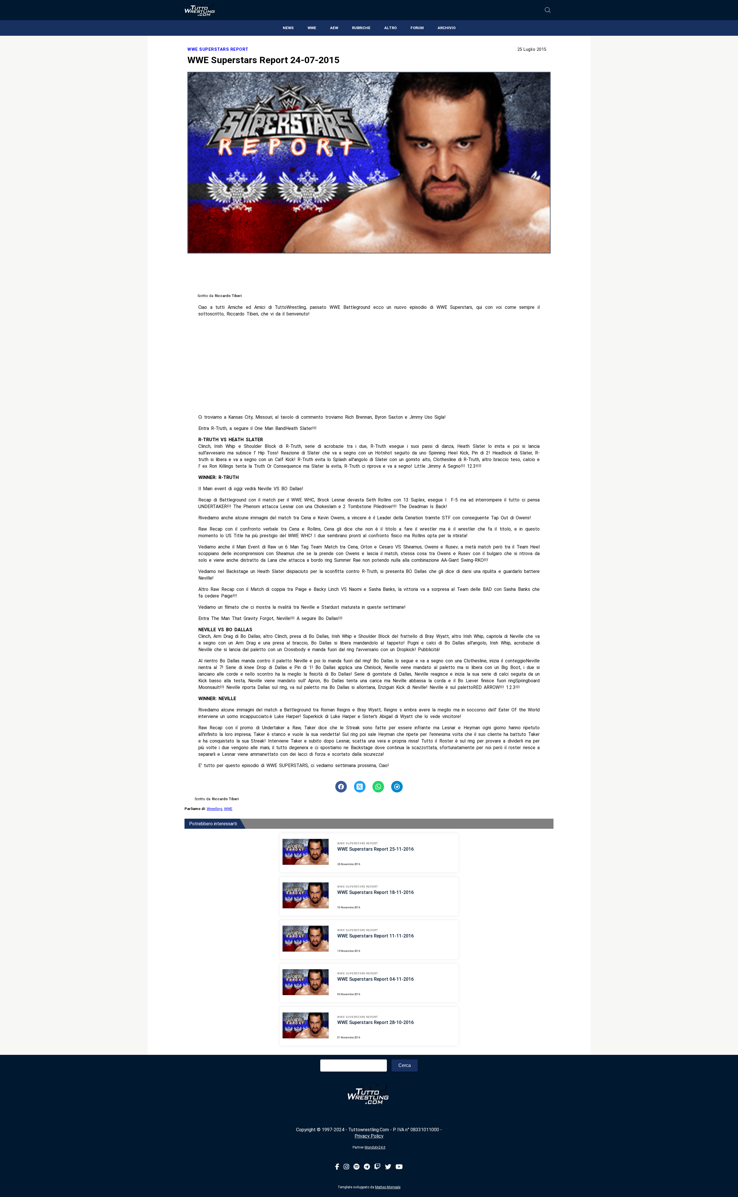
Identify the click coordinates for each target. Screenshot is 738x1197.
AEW (334, 28)
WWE (312, 28)
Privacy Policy (369, 1136)
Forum (417, 28)
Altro (390, 28)
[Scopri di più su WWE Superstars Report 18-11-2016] (306, 896)
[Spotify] (356, 1167)
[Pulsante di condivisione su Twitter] (360, 786)
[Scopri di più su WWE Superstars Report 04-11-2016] (306, 983)
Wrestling (214, 809)
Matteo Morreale (387, 1187)
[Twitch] (377, 1167)
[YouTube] (399, 1167)
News (288, 28)
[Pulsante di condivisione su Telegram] (397, 786)
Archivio (446, 28)
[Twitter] (388, 1167)
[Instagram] (346, 1167)
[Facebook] (337, 1167)
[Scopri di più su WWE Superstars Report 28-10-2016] (306, 1026)
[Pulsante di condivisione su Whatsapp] (378, 786)
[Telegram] (367, 1167)
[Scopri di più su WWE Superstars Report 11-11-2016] (306, 939)
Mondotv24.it (375, 1147)
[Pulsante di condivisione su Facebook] (341, 786)
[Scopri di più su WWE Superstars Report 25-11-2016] (306, 853)
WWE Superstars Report (217, 49)
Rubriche (361, 28)
